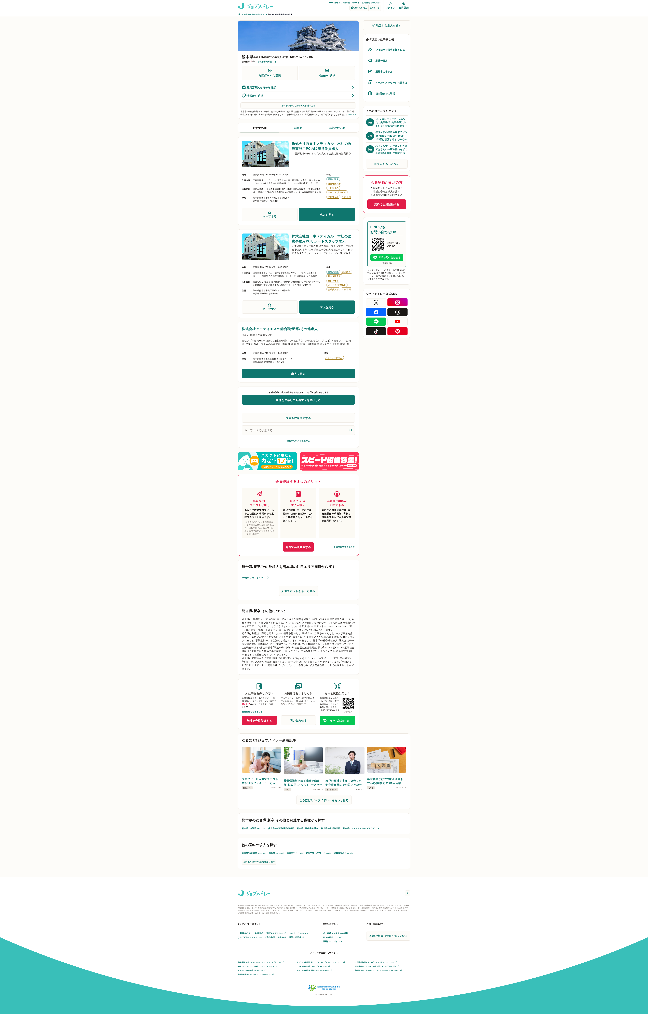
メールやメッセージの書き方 (391, 82)
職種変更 (346, 2)
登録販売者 (344, 853)
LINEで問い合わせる (388, 257)
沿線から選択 (327, 75)
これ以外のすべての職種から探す (259, 861)
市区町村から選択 (270, 75)
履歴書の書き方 (384, 71)
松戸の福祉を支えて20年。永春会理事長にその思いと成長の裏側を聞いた (343, 782)
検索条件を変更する (298, 418)
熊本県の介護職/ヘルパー (254, 828)
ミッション (303, 933)
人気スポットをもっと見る (298, 591)
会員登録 (404, 7)
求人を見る (327, 214)
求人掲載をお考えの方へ (371, 2)
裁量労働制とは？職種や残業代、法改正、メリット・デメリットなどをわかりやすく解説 (303, 782)
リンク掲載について (332, 937)
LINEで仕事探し (335, 2)
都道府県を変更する (267, 61)
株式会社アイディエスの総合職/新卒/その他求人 (280, 328)
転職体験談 (270, 937)
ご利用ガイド (355, 2)
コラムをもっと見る (386, 164)
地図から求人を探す (388, 25)
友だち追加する (339, 720)
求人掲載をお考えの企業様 (335, 933)
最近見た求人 (360, 7)
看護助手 (295, 853)
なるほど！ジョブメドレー (250, 937)
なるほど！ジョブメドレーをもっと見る (324, 800)
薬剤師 (276, 853)
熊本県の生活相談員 (330, 828)
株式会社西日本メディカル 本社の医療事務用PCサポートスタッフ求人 (322, 238)
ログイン (390, 7)
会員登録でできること (344, 547)
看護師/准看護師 (254, 853)
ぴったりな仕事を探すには (390, 49)
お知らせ (282, 937)
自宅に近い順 (337, 128)
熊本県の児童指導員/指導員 (281, 828)
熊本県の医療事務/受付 (307, 828)
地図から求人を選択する (298, 440)
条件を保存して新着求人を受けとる (298, 105)
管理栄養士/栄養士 (318, 853)
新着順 (298, 128)
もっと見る (351, 114)
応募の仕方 (381, 60)
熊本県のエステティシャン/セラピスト (361, 828)
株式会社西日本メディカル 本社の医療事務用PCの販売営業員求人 (322, 146)
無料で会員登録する (298, 547)
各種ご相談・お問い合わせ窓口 (388, 936)
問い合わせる (298, 720)
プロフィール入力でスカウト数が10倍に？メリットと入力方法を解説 (260, 781)
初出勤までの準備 (385, 93)
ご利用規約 (258, 933)
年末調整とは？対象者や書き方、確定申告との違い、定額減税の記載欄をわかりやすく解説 (385, 781)
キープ (376, 7)
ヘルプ (292, 933)
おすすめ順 (260, 128)
